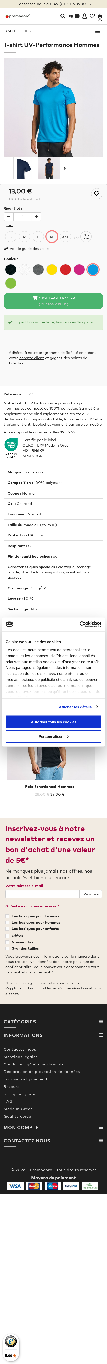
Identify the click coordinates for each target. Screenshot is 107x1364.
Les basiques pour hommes (36, 922)
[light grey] (38, 269)
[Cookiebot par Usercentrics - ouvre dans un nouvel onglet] (79, 624)
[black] (10, 269)
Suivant (64, 168)
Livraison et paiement (26, 1079)
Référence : (13, 394)
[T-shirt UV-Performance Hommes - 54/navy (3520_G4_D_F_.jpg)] (25, 168)
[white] (24, 269)
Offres (17, 935)
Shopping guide (19, 1094)
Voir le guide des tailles (30, 248)
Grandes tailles (25, 948)
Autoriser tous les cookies (53, 722)
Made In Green (18, 1108)
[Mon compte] (84, 16)
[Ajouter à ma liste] (96, 193)
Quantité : (13, 208)
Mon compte (21, 1127)
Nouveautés (22, 942)
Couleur (11, 258)
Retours (11, 1086)
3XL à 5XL (69, 432)
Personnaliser (51, 736)
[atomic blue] (93, 269)
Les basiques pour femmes (35, 916)
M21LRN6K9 (33, 450)
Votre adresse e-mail (24, 885)
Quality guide (17, 1116)
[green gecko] (10, 283)
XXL (65, 236)
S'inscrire (91, 894)
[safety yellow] (51, 269)
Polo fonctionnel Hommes (50, 786)
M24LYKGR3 (33, 456)
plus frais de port (28, 199)
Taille (8, 226)
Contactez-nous (20, 1049)
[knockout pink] (79, 269)
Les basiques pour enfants (35, 928)
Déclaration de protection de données (42, 1071)
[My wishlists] (92, 16)
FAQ (8, 1101)
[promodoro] (18, 16)
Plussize (86, 236)
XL (52, 236)
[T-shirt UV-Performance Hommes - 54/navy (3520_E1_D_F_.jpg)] (49, 168)
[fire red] (65, 269)
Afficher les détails (75, 707)
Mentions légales (21, 1056)
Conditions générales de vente (34, 1064)
